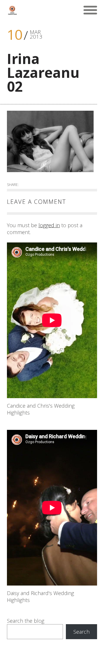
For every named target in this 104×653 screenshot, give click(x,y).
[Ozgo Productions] (12, 10)
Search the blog (25, 620)
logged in (49, 225)
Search (81, 631)
